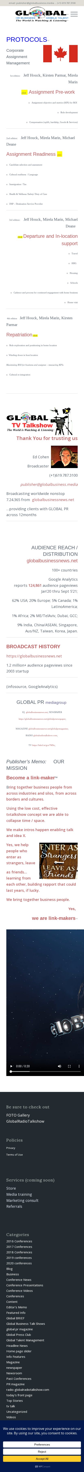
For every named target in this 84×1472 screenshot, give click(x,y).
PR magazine (15, 1384)
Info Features (15, 1357)
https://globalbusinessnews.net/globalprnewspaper (42, 719)
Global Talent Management (25, 1340)
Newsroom (14, 1373)
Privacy (10, 1148)
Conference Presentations (24, 1285)
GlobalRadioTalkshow (25, 1121)
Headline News (17, 1346)
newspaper (14, 1368)
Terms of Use (14, 1154)
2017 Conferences (19, 1247)
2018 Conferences (19, 1252)
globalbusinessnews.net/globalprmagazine (48, 729)
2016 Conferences (19, 1241)
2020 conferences (19, 1263)
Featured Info (15, 1313)
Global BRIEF (15, 1318)
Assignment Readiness (34, 154)
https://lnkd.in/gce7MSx (43, 745)
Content (12, 1302)
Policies (14, 1140)
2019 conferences (19, 1258)
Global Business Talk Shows (25, 1324)
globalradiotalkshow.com (45, 735)
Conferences (15, 1296)
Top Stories (14, 1401)
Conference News (18, 1280)
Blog (9, 1269)
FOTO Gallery (18, 1115)
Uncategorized (16, 1411)
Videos (11, 1417)
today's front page (19, 1395)
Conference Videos (19, 1291)
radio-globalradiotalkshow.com (27, 1390)
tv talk (10, 1406)
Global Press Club (18, 1335)
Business (12, 1274)
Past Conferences (18, 1379)
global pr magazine (19, 1329)
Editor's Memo (16, 1307)
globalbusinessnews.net (53, 499)
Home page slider (19, 1351)
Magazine (13, 1362)
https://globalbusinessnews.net (34, 656)
